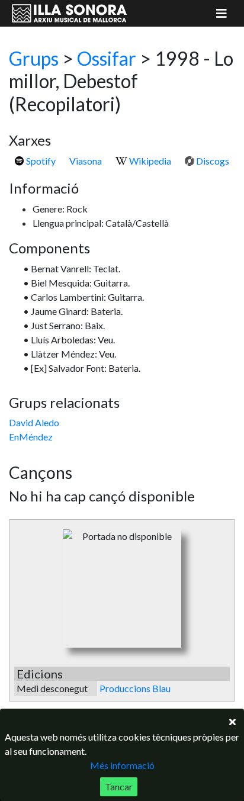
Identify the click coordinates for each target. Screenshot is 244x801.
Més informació (122, 765)
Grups (34, 58)
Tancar (119, 786)
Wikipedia (149, 160)
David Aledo (34, 422)
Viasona (85, 160)
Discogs (211, 160)
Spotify (40, 160)
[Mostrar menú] (221, 13)
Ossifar (106, 58)
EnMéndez (31, 436)
